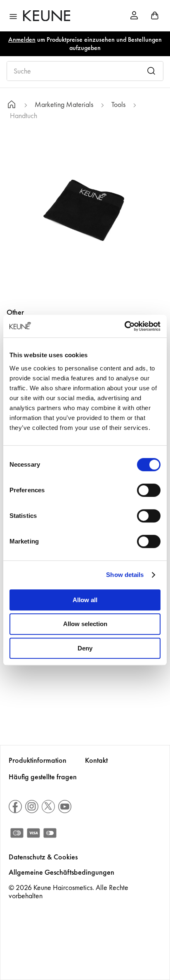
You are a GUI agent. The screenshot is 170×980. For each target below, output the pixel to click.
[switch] (149, 490)
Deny (85, 648)
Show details (125, 574)
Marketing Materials (64, 104)
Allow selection (85, 623)
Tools (118, 104)
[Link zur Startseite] (12, 106)
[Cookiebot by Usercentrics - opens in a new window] (124, 326)
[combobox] (85, 71)
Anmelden (21, 39)
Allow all (85, 599)
